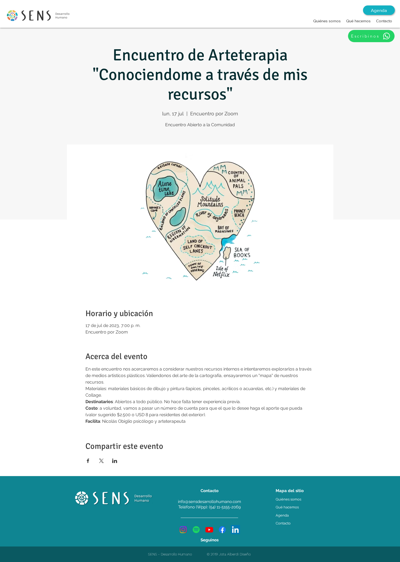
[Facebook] (222, 529)
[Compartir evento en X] (101, 461)
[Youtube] (209, 529)
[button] (326, 21)
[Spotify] (196, 529)
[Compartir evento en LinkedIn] (114, 461)
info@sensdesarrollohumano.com (209, 501)
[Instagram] (183, 529)
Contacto (283, 523)
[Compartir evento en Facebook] (88, 461)
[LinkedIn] (235, 529)
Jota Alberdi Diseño (235, 554)
